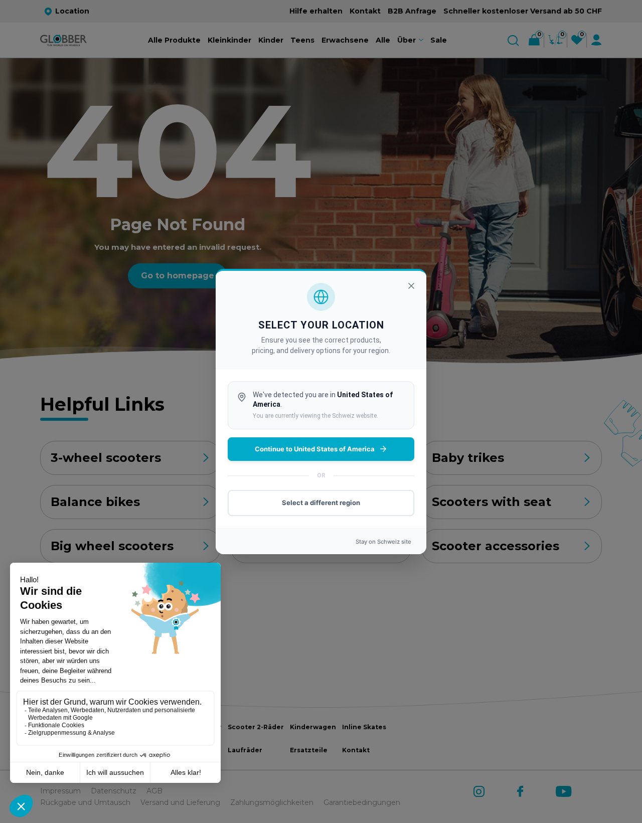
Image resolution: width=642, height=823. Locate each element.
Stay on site (383, 541)
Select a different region (321, 503)
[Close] (411, 286)
